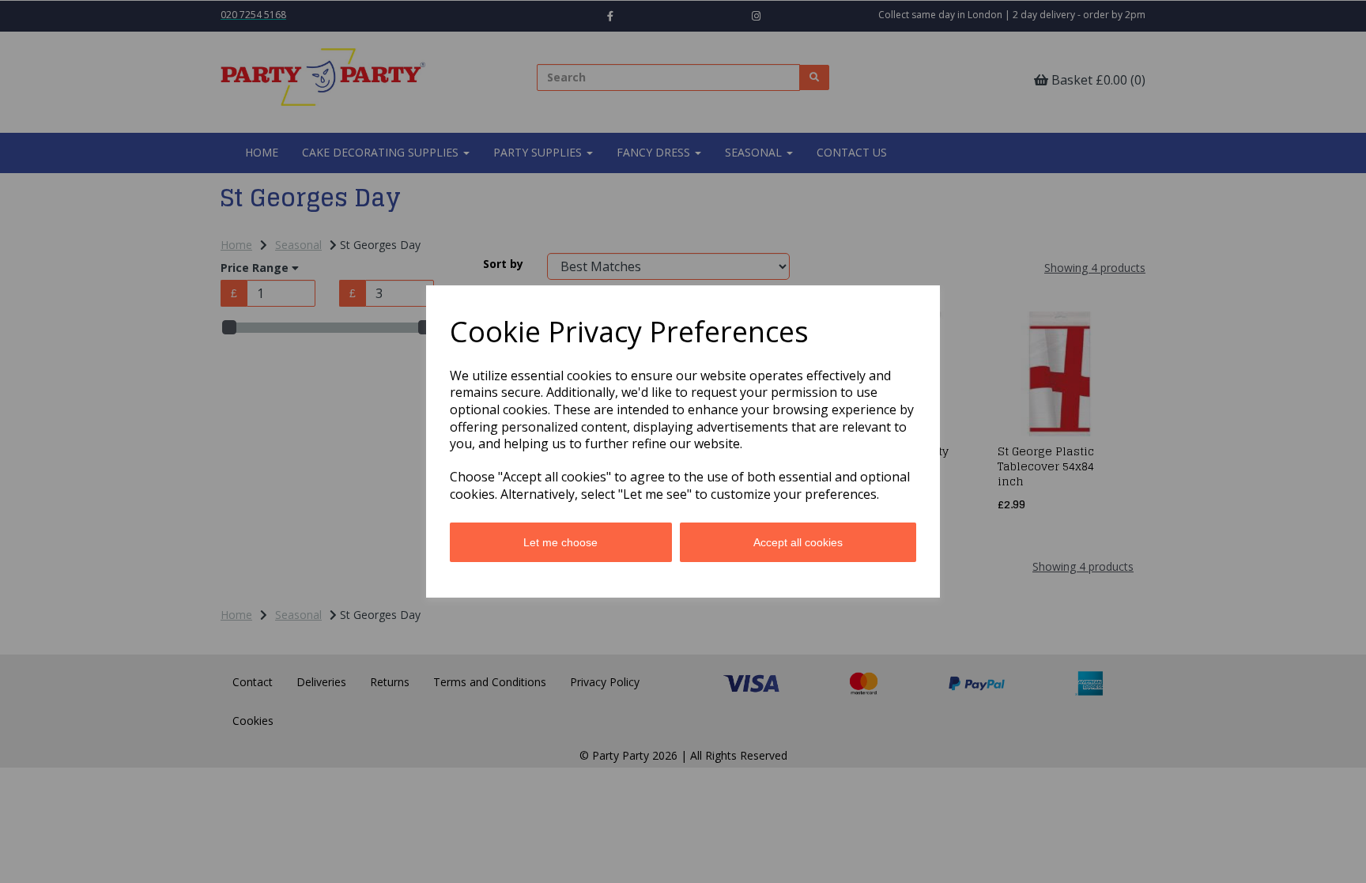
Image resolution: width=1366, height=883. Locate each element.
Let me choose (560, 542)
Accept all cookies (798, 542)
